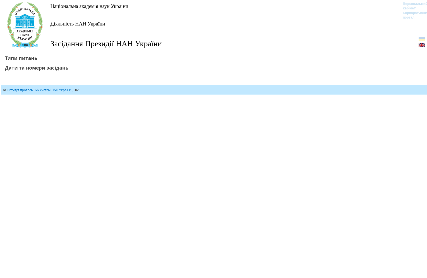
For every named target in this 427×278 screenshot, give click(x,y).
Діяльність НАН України (77, 23)
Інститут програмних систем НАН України (39, 90)
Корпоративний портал (412, 15)
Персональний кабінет (412, 5)
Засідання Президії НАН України (106, 43)
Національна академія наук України (89, 5)
